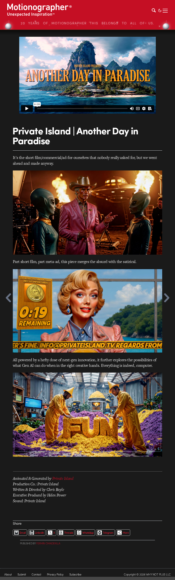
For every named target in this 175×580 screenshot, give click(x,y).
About (8, 574)
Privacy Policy (55, 574)
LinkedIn (39, 532)
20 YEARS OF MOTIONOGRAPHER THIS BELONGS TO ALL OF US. (87, 23)
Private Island (62, 478)
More (126, 532)
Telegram (108, 532)
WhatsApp (87, 532)
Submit (22, 574)
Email (23, 532)
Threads (68, 532)
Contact (36, 574)
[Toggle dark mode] (160, 10)
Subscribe (75, 574)
